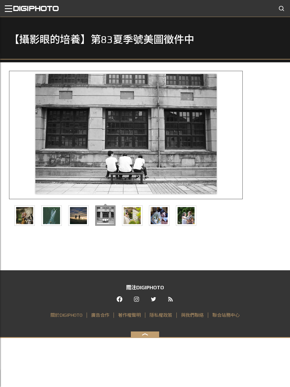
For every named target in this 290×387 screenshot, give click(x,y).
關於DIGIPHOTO (66, 315)
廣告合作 (100, 315)
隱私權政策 (161, 315)
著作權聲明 (129, 315)
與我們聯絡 (192, 315)
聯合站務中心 (226, 315)
